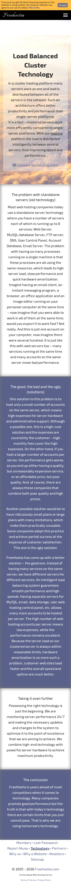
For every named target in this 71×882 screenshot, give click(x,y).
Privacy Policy (44, 880)
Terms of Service (28, 880)
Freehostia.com (47, 869)
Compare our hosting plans (37, 165)
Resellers (56, 854)
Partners (59, 848)
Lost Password (45, 843)
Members (23, 843)
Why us (15, 854)
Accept (63, 5)
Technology (40, 848)
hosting (57, 133)
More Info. (34, 7)
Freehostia (13, 15)
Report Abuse (17, 848)
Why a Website (35, 854)
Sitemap (37, 859)
